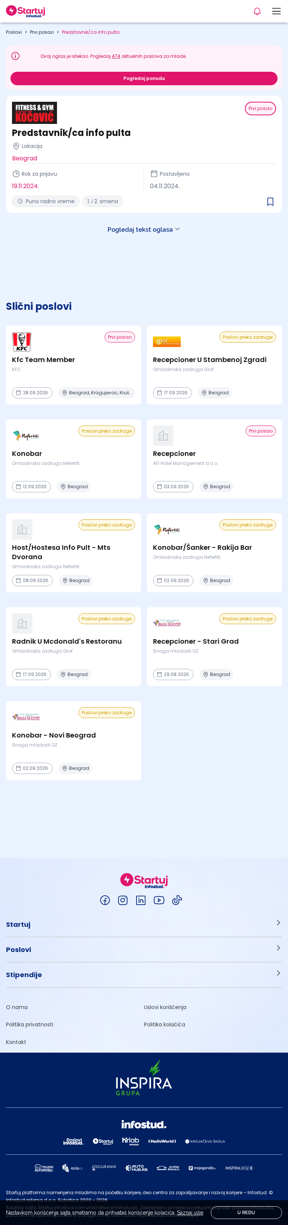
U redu (246, 1212)
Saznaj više (190, 1213)
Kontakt (16, 1042)
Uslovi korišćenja (165, 1007)
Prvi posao (42, 32)
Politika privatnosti (29, 1024)
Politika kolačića (164, 1024)
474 (116, 56)
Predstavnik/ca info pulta (91, 32)
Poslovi (14, 32)
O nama (17, 1007)
